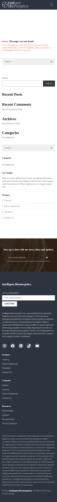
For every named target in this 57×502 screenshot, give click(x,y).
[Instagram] (4, 345)
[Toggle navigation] (51, 4)
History (5, 385)
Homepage (7, 50)
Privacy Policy (8, 419)
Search (5, 78)
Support (5, 415)
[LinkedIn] (20, 345)
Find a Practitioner (10, 394)
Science (5, 389)
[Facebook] (12, 345)
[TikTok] (29, 345)
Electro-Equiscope (12, 206)
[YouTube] (37, 345)
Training (7, 200)
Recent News (7, 411)
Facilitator (8, 212)
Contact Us (9, 218)
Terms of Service (9, 423)
